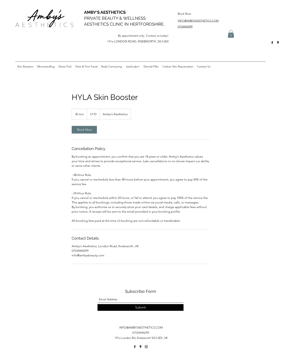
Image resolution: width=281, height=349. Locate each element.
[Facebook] (272, 43)
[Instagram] (146, 347)
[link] (84, 130)
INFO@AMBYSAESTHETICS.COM (141, 327)
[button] (231, 34)
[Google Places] (278, 43)
